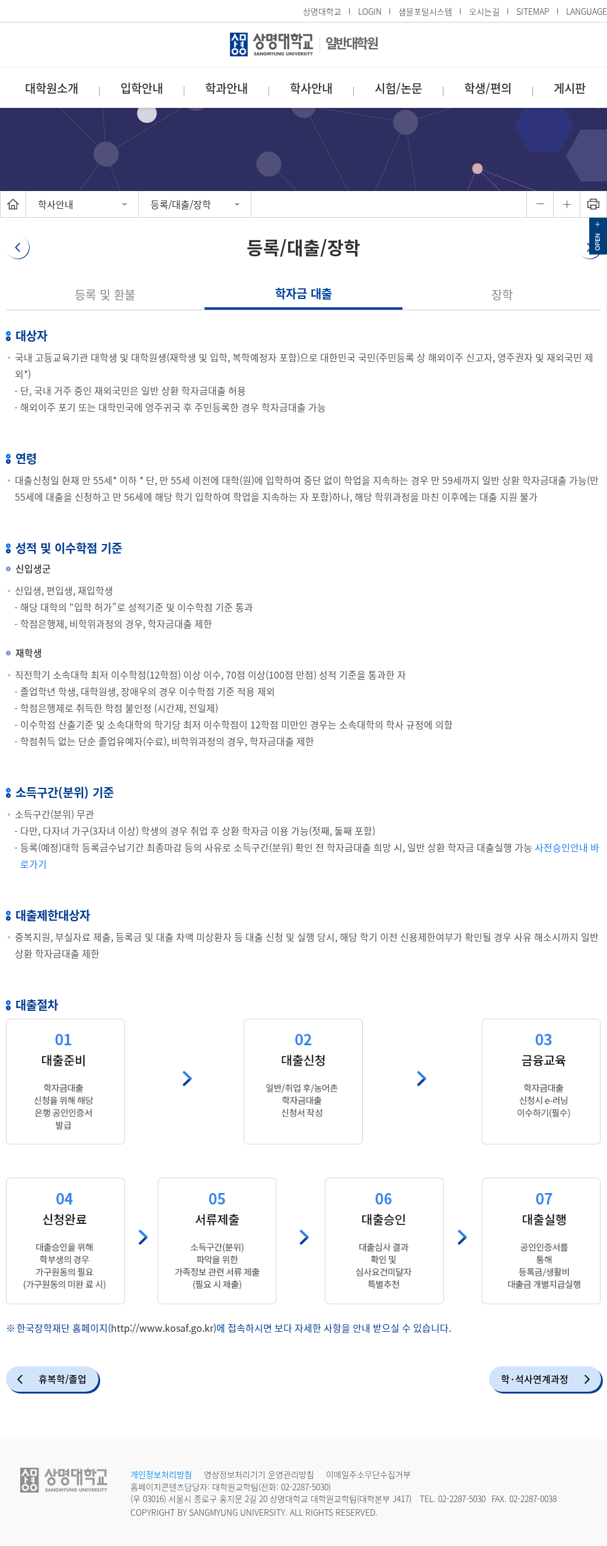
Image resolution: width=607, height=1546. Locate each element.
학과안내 (226, 88)
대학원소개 (51, 88)
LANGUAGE (586, 11)
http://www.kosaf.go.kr (162, 1328)
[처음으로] (13, 204)
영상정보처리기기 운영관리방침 (259, 1474)
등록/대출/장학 (181, 204)
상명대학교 (322, 11)
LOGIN (370, 11)
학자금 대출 (303, 293)
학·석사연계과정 (534, 1379)
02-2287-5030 (304, 1487)
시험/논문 (398, 88)
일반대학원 (351, 42)
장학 (502, 294)
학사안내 (311, 88)
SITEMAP (533, 11)
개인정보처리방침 (161, 1474)
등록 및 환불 (105, 294)
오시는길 (484, 11)
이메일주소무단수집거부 (368, 1474)
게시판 (570, 88)
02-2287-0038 (533, 1498)
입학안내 (141, 88)
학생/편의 (488, 88)
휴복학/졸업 (63, 1379)
